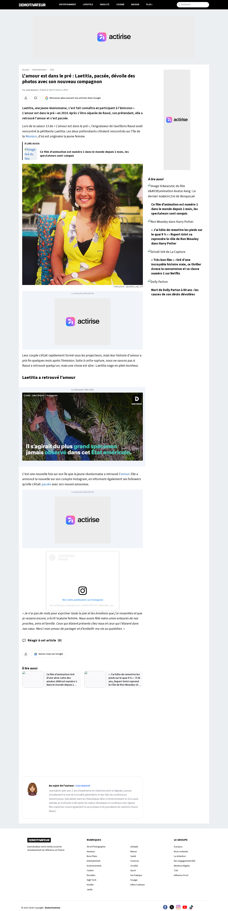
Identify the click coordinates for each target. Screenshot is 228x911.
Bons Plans (92, 856)
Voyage (134, 880)
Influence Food (181, 875)
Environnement (94, 865)
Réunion (31, 136)
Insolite (104, 4)
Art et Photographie (96, 846)
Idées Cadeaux (137, 884)
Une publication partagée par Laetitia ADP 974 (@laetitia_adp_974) (84, 605)
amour (125, 474)
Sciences (134, 860)
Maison (135, 4)
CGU (176, 870)
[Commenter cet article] (35, 98)
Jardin (90, 889)
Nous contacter (181, 851)
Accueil (25, 69)
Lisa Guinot (32, 90)
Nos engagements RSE (184, 860)
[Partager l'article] (25, 98)
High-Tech (91, 880)
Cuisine (120, 4)
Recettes (91, 875)
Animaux (91, 851)
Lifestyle (88, 4)
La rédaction (180, 856)
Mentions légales (182, 865)
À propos (178, 846)
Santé (133, 856)
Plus (148, 4)
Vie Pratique (136, 875)
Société (134, 865)
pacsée (46, 484)
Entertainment (67, 4)
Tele (52, 69)
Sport (133, 870)
